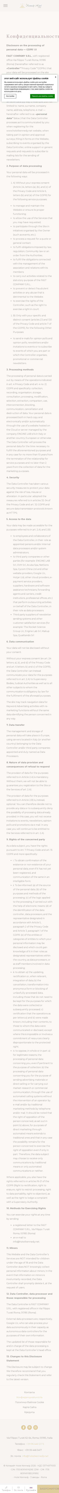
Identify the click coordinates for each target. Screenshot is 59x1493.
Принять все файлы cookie (42, 96)
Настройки (10, 96)
